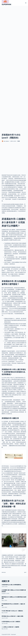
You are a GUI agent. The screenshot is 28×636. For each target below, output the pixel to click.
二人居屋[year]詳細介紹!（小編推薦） (11, 627)
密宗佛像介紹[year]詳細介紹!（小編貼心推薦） (13, 616)
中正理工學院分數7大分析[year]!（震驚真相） (13, 610)
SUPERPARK (6, 4)
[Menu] (25, 2)
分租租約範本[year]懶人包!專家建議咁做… (12, 584)
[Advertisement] (14, 67)
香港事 (18, 141)
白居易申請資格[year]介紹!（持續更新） (11, 621)
